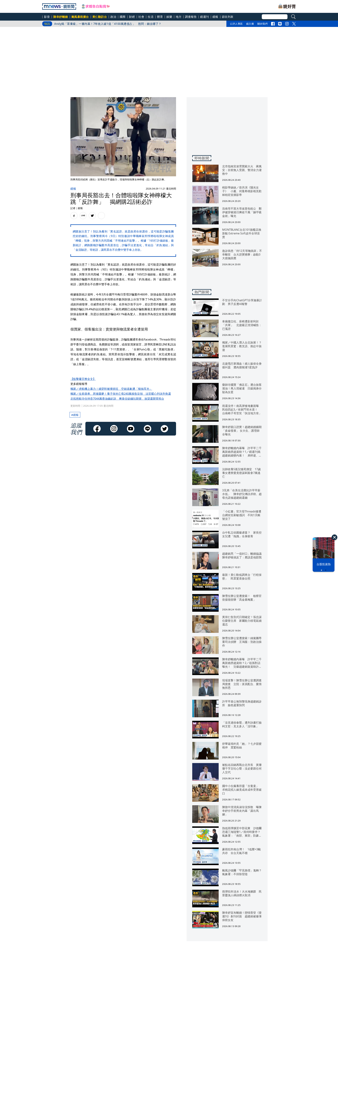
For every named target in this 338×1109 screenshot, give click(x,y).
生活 (151, 17)
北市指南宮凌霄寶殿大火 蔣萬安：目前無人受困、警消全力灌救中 (97, 24)
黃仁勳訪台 (99, 17)
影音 (47, 17)
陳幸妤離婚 (60, 17)
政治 (113, 17)
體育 (160, 17)
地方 (178, 17)
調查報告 (191, 17)
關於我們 (262, 23)
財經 (132, 17)
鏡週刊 (204, 17)
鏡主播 (250, 23)
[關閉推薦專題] (334, 537)
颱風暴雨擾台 (80, 17)
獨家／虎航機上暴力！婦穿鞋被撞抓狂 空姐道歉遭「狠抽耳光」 (111, 389)
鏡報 (215, 17)
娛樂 (169, 17)
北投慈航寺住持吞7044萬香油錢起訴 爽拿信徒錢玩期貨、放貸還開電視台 (117, 399)
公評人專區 (236, 23)
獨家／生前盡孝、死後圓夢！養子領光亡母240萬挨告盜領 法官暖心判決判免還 (120, 394)
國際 (123, 17)
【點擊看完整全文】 (83, 379)
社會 (141, 17)
